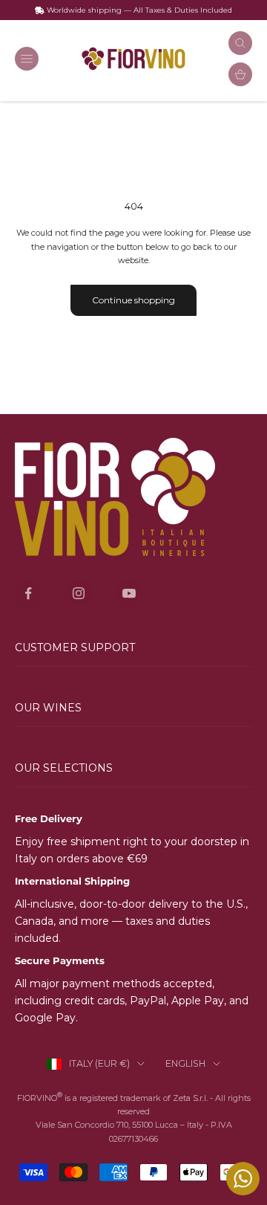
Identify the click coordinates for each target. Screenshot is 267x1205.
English (185, 1063)
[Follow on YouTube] (129, 593)
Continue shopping (133, 300)
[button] (133, 708)
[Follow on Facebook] (28, 593)
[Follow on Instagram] (78, 593)
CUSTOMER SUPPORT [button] (75, 647)
